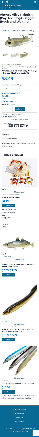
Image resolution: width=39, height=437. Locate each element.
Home (4, 31)
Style (3, 85)
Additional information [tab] (9, 139)
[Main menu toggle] (35, 2)
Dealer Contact (19, 422)
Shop (8, 31)
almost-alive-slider (10, 117)
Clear (6, 88)
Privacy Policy (19, 413)
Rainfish (10, 67)
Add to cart (19, 109)
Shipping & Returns (19, 409)
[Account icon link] (2, 2)
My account (19, 418)
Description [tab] (5, 135)
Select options (8, 205)
